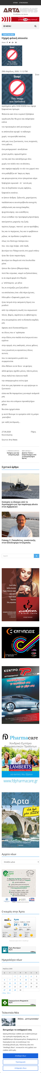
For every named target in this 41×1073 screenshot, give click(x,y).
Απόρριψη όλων (21, 1068)
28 (10, 990)
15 (15, 983)
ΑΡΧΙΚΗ (15, 3)
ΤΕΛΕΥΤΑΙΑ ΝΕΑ (8, 34)
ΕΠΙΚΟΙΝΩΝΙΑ (23, 3)
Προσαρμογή (20, 1062)
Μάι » (9, 993)
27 (4, 990)
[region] (20, 1049)
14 (10, 983)
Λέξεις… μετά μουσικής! (28, 1019)
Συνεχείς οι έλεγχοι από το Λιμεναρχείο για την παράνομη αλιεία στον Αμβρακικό (20, 504)
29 (15, 990)
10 (26, 980)
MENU (8, 26)
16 (20, 983)
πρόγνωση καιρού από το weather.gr (18, 940)
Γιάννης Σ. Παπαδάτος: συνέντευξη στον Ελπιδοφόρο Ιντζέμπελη (18, 541)
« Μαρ (4, 993)
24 (26, 987)
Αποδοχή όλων (20, 1056)
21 (10, 987)
